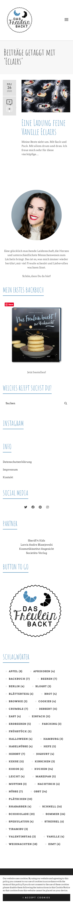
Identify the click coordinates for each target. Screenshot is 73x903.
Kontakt (8, 477)
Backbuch (19, 678)
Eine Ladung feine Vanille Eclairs (44, 127)
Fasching (52, 724)
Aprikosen (44, 671)
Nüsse (16, 791)
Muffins (18, 784)
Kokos (16, 769)
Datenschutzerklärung (17, 461)
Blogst (43, 686)
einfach (41, 716)
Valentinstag (22, 836)
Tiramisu (18, 829)
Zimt (54, 844)
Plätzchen (20, 799)
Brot (50, 693)
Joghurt (45, 754)
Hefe (50, 746)
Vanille (55, 836)
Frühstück (20, 731)
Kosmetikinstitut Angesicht (36, 548)
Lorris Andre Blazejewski (37, 544)
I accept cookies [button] (36, 897)
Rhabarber (20, 806)
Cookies (47, 701)
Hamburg (53, 739)
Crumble (18, 708)
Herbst (17, 754)
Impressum (10, 469)
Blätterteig (21, 693)
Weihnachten (23, 844)
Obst (40, 791)
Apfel (15, 671)
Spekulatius (21, 821)
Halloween (21, 739)
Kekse (16, 761)
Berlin (17, 686)
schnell (52, 806)
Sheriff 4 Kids (36, 540)
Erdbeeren (20, 724)
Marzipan (46, 776)
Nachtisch (49, 784)
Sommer (55, 814)
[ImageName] (36, 610)
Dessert (48, 708)
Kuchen (43, 769)
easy (15, 716)
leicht (17, 776)
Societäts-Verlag (36, 552)
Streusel (54, 821)
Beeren (49, 678)
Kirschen (45, 761)
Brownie (18, 701)
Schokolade (22, 814)
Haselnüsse (21, 746)
